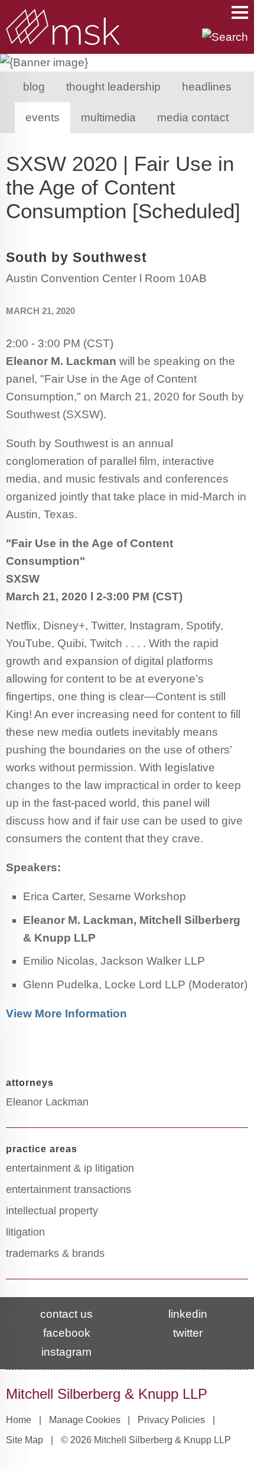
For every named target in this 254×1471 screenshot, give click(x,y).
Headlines (207, 86)
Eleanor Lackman (47, 1102)
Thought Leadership (113, 86)
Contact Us (66, 1314)
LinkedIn (187, 1314)
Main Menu (240, 12)
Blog (34, 86)
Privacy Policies (171, 1420)
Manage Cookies (85, 1420)
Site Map (24, 1440)
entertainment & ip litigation (70, 1168)
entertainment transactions (68, 1189)
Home (18, 1420)
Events (42, 117)
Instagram (66, 1352)
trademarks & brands (55, 1253)
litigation (25, 1232)
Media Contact (193, 117)
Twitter (188, 1333)
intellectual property (52, 1211)
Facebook (66, 1333)
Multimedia (108, 117)
